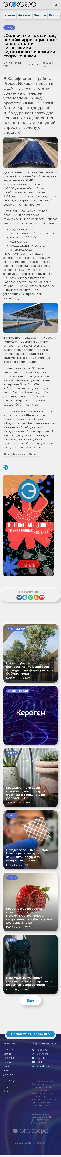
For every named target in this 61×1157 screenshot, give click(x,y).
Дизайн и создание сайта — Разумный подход (38, 1146)
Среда (7, 1062)
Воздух (54, 15)
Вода (7, 454)
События (8, 1049)
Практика (8, 1058)
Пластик (40, 15)
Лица (6, 1066)
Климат (9, 15)
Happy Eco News (47, 64)
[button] (50, 5)
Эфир (6, 1070)
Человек (24, 15)
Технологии (20, 454)
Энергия (34, 454)
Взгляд (7, 1054)
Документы (9, 1074)
